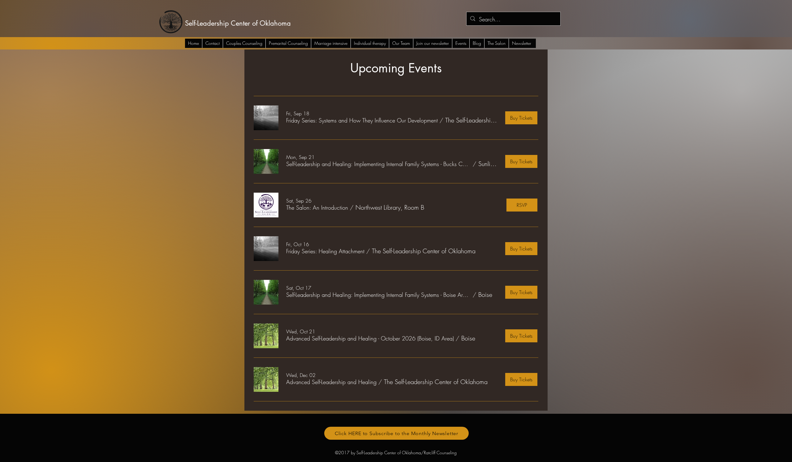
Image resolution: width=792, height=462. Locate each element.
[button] (362, 120)
